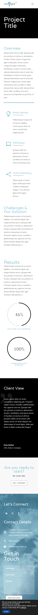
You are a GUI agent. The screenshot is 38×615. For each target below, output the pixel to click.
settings (23, 608)
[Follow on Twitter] (12, 513)
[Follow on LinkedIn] (6, 513)
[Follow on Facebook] (18, 513)
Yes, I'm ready (19, 483)
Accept (6, 611)
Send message (14, 598)
